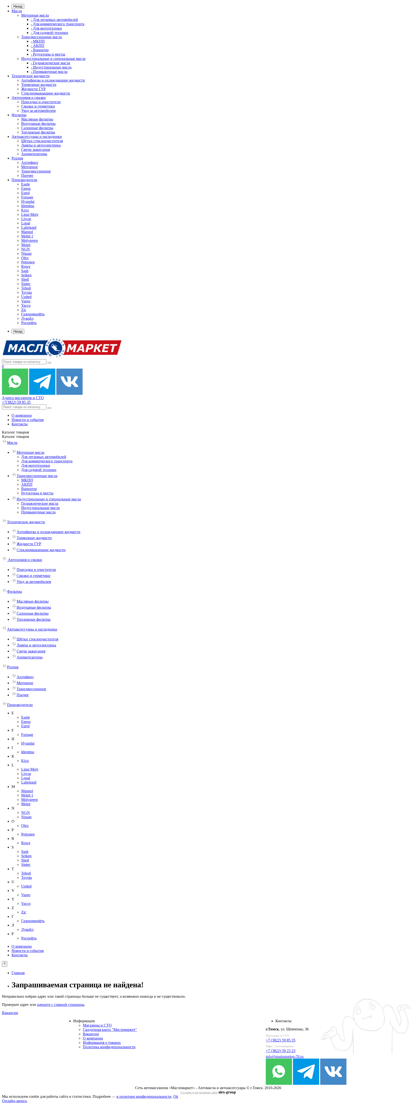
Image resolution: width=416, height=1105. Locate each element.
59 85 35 (16, 402)
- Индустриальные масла (51, 67)
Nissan (26, 253)
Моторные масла (35, 15)
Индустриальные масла (40, 508)
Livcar (26, 219)
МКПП (27, 480)
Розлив (17, 158)
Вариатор (29, 489)
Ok (175, 1096)
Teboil (26, 288)
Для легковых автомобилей (43, 457)
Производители (24, 180)
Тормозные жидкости (38, 85)
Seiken (26, 275)
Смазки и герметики (38, 106)
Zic (23, 310)
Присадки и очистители (41, 102)
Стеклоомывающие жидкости (45, 93)
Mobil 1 (27, 236)
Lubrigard (28, 227)
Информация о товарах (102, 1043)
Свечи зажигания (35, 149)
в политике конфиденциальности (144, 1096)
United (26, 297)
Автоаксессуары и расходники (37, 136)
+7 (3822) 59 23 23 (280, 1051)
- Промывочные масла (49, 72)
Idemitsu (27, 206)
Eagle (25, 184)
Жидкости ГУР (33, 89)
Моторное (29, 167)
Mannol (27, 232)
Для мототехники (35, 465)
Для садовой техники (38, 470)
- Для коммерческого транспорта (57, 24)
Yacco (26, 305)
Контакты (20, 424)
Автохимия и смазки (29, 98)
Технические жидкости (31, 76)
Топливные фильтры (38, 132)
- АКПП (37, 46)
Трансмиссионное (36, 171)
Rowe (25, 266)
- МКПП (38, 41)
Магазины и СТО (97, 1025)
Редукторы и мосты (37, 493)
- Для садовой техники (49, 33)
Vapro (25, 301)
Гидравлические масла (39, 503)
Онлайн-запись (14, 1101)
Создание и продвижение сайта (198, 1092)
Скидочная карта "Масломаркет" (110, 1030)
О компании (22, 415)
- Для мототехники (46, 28)
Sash (24, 271)
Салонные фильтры (37, 128)
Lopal (25, 223)
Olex (25, 258)
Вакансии (10, 1013)
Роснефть (29, 323)
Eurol (25, 193)
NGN (25, 249)
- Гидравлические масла (50, 63)
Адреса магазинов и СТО (23, 398)
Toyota (26, 292)
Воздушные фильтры (38, 123)
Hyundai (27, 201)
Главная (18, 973)
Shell (25, 279)
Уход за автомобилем (38, 111)
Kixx (25, 210)
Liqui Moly (30, 214)
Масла (17, 11)
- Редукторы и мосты (48, 54)
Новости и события (28, 420)
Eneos (26, 188)
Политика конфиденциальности (109, 1047)
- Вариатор (40, 50)
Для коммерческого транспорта (46, 461)
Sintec (26, 284)
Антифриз (29, 162)
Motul (25, 245)
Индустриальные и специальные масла (53, 59)
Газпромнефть (33, 314)
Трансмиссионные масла (41, 37)
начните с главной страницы (60, 1005)
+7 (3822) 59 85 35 (280, 1040)
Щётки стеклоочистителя (42, 141)
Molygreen (29, 240)
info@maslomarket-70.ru (285, 1056)
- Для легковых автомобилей (54, 20)
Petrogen (28, 262)
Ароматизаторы (34, 154)
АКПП (26, 484)
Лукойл (27, 318)
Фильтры (19, 115)
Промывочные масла (38, 512)
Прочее (27, 175)
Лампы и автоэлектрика (41, 145)
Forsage (27, 197)
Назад (17, 6)
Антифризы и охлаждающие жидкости (53, 80)
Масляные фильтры (37, 119)
